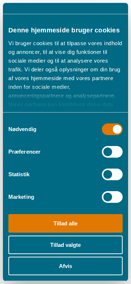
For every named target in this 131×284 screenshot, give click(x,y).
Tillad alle (65, 223)
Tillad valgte (65, 245)
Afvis (65, 266)
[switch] (112, 152)
